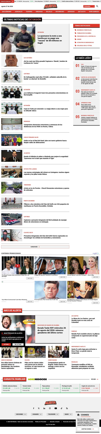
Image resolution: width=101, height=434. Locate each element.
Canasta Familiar (6, 1)
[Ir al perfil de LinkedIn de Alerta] (44, 408)
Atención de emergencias (85, 42)
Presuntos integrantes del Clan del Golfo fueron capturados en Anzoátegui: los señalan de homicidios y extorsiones (46, 237)
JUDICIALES (18, 11)
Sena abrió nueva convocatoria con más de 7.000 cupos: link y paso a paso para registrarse (88, 107)
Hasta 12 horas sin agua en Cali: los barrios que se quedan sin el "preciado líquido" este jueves (89, 69)
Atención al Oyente (55, 421)
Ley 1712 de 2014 (50, 424)
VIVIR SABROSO (94, 11)
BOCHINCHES (60, 11)
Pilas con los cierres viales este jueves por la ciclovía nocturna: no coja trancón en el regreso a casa (35, 365)
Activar (6, 344)
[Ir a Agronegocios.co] (37, 379)
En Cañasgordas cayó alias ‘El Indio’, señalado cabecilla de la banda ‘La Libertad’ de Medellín (45, 78)
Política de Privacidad (40, 421)
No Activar (18, 344)
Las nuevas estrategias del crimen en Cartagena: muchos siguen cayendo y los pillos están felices (46, 173)
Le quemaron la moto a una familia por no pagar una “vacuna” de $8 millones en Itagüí (50, 39)
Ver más (93, 379)
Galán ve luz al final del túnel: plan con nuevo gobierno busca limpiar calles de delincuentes (45, 141)
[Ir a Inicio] (50, 6)
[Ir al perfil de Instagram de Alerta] (50, 408)
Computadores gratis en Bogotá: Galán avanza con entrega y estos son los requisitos (57, 365)
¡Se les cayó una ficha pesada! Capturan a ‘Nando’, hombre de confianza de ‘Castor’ (45, 62)
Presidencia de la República (86, 36)
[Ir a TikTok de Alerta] (61, 408)
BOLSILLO (49, 11)
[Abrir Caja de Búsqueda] (97, 6)
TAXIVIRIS (29, 11)
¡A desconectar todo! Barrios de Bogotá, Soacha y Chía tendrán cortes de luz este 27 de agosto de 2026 (89, 81)
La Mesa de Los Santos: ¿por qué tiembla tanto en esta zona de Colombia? (83, 320)
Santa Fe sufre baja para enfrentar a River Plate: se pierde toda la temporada (84, 351)
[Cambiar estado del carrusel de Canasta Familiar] (12, 1)
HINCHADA (39, 11)
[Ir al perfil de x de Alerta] (39, 408)
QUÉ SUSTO (81, 11)
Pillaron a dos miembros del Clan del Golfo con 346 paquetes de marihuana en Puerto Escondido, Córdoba (46, 205)
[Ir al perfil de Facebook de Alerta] (33, 408)
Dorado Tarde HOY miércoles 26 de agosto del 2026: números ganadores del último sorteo (52, 330)
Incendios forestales (84, 30)
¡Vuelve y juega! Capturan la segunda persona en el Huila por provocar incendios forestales (89, 120)
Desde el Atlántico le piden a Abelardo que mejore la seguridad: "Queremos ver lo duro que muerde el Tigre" (46, 157)
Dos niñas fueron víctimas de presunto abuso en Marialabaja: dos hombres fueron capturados (11, 365)
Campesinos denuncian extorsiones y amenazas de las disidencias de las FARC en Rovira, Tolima (43, 126)
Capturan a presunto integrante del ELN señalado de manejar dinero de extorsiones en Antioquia (45, 221)
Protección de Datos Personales (71, 421)
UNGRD (79, 39)
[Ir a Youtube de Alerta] (56, 408)
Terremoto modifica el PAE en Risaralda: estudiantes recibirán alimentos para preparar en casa (82, 366)
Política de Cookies (87, 425)
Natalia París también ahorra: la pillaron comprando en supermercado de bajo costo (85, 336)
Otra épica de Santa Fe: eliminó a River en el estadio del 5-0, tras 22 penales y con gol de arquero (89, 94)
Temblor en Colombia (84, 33)
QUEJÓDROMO (6, 11)
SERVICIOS (71, 11)
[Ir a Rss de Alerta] (67, 408)
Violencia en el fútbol (84, 45)
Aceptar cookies (86, 429)
